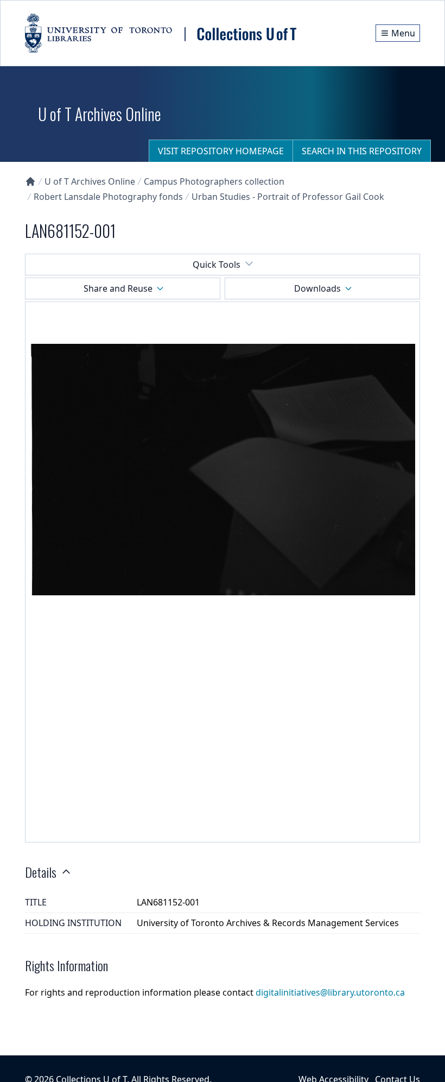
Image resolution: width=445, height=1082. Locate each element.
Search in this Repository (362, 151)
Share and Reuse (118, 288)
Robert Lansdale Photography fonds (108, 197)
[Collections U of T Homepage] (30, 181)
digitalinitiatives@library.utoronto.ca (330, 992)
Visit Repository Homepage (221, 151)
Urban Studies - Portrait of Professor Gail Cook (288, 197)
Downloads (317, 288)
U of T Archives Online (89, 181)
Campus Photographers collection (214, 181)
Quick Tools (216, 264)
